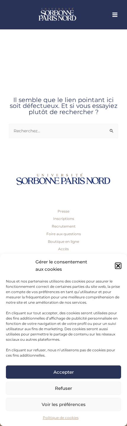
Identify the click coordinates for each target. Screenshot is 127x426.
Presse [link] (63, 211)
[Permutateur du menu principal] (115, 15)
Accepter (63, 372)
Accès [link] (63, 249)
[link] (68, 14)
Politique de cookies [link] (61, 417)
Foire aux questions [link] (63, 234)
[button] (118, 266)
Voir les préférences (64, 404)
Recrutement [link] (64, 226)
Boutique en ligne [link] (63, 241)
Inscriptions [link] (63, 218)
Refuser (63, 388)
